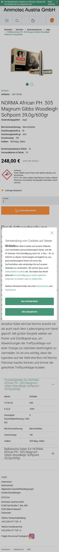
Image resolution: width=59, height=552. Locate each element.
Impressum (10, 290)
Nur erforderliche (29, 301)
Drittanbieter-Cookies (15, 271)
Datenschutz (42, 286)
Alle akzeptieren (29, 312)
